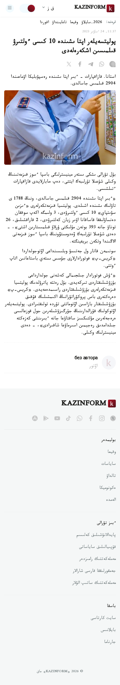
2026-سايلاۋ (91, 23)
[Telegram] (90, 65)
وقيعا (74, 23)
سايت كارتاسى (103, 619)
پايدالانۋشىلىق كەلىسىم (96, 536)
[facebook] (90, 418)
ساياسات (108, 464)
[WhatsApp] (101, 65)
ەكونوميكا (107, 488)
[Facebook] (79, 65)
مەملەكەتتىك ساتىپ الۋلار (94, 583)
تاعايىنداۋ (59, 23)
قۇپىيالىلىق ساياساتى (97, 548)
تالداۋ (111, 476)
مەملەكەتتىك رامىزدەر (97, 560)
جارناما (110, 643)
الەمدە (111, 500)
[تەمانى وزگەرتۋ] (28, 8)
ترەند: (111, 22)
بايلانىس (108, 631)
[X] (69, 65)
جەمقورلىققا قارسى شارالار (94, 572)
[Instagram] (112, 65)
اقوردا (44, 23)
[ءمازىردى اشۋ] (10, 8)
